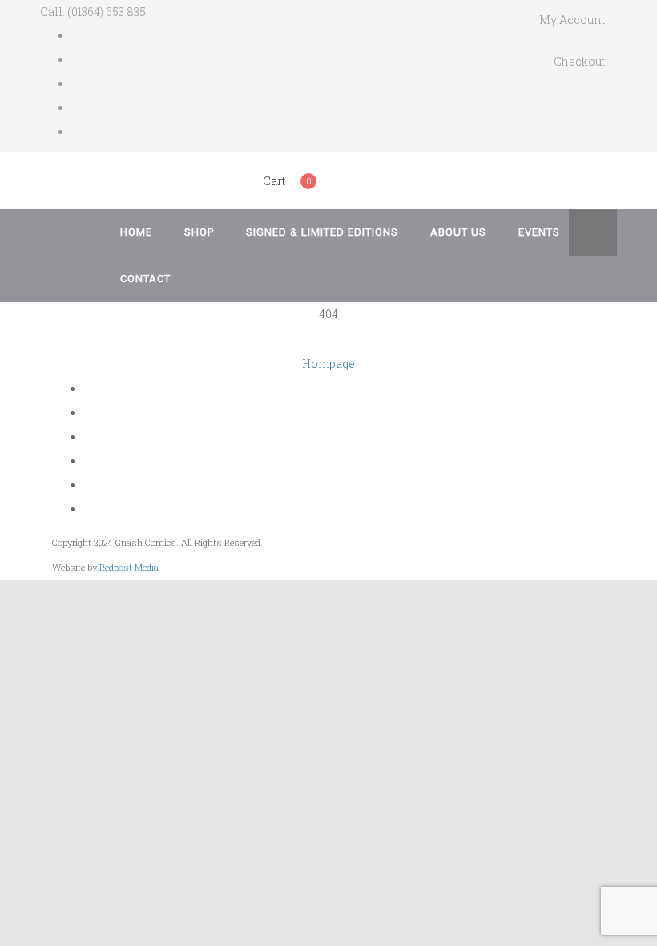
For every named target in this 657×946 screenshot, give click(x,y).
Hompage (328, 363)
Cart (274, 180)
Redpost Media (129, 567)
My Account (572, 19)
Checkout (579, 61)
